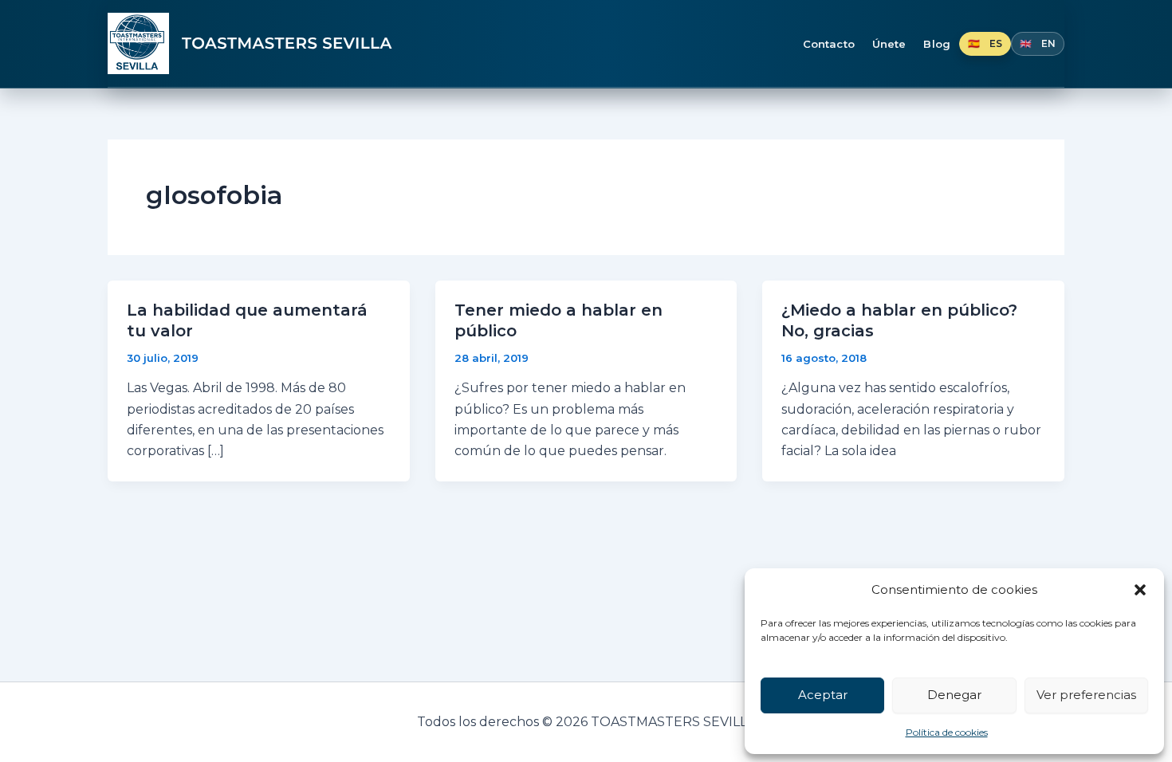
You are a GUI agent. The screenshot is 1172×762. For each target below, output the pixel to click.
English (1037, 44)
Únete (889, 43)
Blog (936, 43)
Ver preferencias (1086, 694)
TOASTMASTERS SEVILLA (287, 44)
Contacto (829, 43)
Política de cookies (947, 732)
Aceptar (823, 694)
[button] (1140, 590)
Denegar (954, 694)
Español (985, 44)
